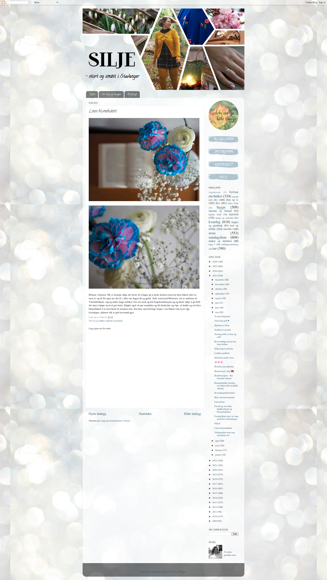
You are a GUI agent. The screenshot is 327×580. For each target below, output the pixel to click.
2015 (215, 493)
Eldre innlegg (192, 413)
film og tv (232, 200)
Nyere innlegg (97, 413)
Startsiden (145, 413)
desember (220, 279)
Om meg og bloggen (111, 94)
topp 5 (212, 244)
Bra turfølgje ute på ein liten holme (225, 343)
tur (215, 248)
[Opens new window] (223, 141)
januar (218, 454)
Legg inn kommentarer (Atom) (115, 420)
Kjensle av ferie (221, 325)
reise (212, 232)
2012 (215, 506)
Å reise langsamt (222, 316)
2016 (215, 488)
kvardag (215, 221)
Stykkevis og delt (222, 329)
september (220, 293)
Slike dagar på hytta (223, 348)
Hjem (92, 94)
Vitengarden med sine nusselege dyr (224, 434)
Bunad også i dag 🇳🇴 (224, 371)
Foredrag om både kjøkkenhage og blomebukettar (223, 409)
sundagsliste (218, 237)
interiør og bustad (114, 320)
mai (217, 312)
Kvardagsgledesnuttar (224, 392)
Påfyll (217, 423)
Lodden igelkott (221, 353)
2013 (215, 502)
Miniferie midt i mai (224, 357)
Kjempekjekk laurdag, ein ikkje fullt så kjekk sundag (226, 385)
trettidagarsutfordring (229, 244)
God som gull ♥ (221, 320)
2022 (215, 460)
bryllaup (233, 192)
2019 (215, 474)
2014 (215, 497)
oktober (219, 288)
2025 (215, 266)
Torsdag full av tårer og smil (225, 335)
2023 (215, 275)
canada (235, 196)
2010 (215, 516)
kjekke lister (215, 214)
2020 (215, 469)
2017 (215, 483)
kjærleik (233, 214)
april (217, 440)
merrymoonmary (160, 571)
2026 (215, 261)
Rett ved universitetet (224, 397)
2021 (215, 465)
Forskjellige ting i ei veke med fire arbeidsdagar (226, 417)
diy (215, 200)
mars (217, 445)
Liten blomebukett (223, 427)
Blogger (182, 571)
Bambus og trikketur (224, 366)
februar (219, 450)
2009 (215, 520)
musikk (227, 229)
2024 (215, 270)
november (220, 284)
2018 (215, 479)
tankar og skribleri (220, 241)
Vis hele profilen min (230, 553)
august (218, 298)
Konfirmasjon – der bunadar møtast (223, 377)
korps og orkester (224, 217)
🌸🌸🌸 (218, 362)
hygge (221, 207)
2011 (215, 511)
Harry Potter (233, 203)
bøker (102, 320)
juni (217, 307)
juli (217, 302)
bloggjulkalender (215, 192)
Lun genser (219, 401)
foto (218, 203)
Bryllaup (132, 94)
